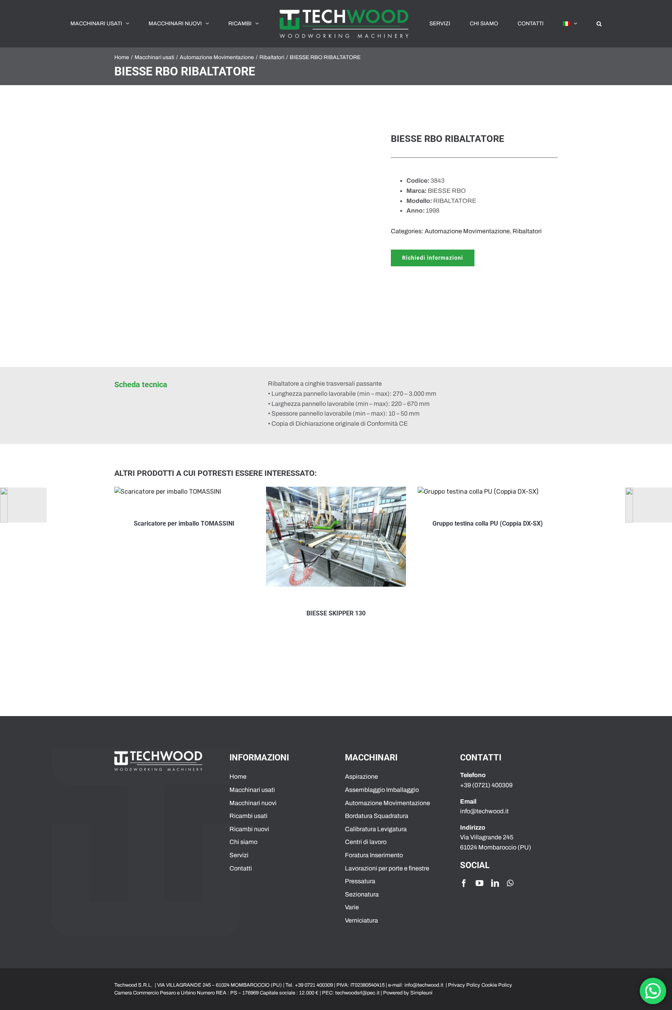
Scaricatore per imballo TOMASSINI (184, 523)
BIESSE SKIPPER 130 (336, 613)
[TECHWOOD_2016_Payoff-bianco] (158, 754)
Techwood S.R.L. (134, 985)
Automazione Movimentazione (467, 231)
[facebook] (464, 883)
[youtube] (479, 883)
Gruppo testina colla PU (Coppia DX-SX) (487, 523)
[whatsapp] (510, 883)
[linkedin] (495, 883)
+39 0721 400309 (314, 985)
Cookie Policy (496, 985)
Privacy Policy (464, 985)
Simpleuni (421, 993)
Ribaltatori (527, 231)
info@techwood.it (423, 985)
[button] (555, 23)
